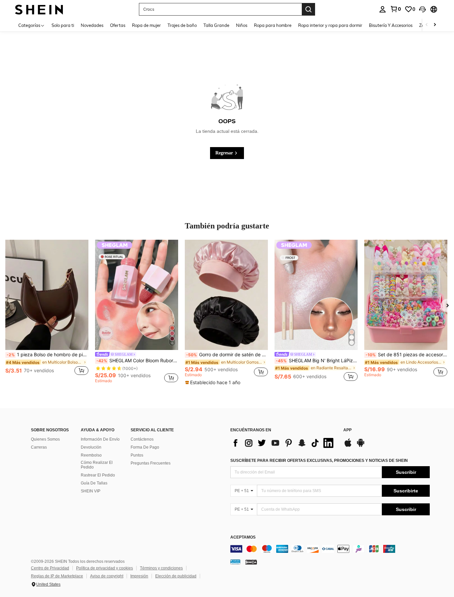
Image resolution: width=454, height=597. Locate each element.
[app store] (348, 446)
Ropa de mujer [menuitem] (146, 25)
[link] (395, 9)
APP (347, 430)
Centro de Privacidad (50, 568)
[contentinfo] (330, 549)
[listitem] (46, 311)
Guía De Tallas (94, 483)
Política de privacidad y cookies (104, 568)
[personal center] (383, 9)
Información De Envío (100, 439)
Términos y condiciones (161, 568)
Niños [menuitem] (241, 25)
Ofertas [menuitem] (117, 25)
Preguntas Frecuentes (150, 463)
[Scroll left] (426, 25)
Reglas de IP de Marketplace (57, 576)
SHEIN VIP (90, 491)
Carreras (39, 447)
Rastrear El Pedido (98, 475)
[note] (213, 382)
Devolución (91, 447)
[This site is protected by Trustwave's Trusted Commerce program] (235, 561)
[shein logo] (39, 9)
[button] (422, 9)
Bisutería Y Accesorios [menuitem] (390, 25)
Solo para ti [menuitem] (63, 25)
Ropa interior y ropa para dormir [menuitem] (330, 25)
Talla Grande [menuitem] (216, 25)
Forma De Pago (145, 447)
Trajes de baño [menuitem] (182, 25)
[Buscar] (308, 9)
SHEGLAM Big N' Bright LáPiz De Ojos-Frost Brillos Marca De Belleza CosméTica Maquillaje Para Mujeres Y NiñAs (317, 360)
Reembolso (91, 455)
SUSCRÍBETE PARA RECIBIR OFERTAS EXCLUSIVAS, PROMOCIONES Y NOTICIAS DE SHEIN (319, 460)
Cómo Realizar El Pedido (97, 464)
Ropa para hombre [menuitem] (272, 25)
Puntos (137, 455)
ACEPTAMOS (243, 537)
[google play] (360, 446)
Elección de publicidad (175, 576)
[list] (283, 443)
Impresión (139, 576)
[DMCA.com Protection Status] (251, 561)
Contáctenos (142, 439)
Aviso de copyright (106, 576)
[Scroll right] (434, 25)
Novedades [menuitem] (92, 25)
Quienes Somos (45, 439)
